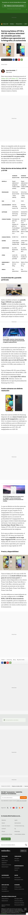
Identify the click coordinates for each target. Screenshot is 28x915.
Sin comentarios (7, 59)
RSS (19, 807)
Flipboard (19, 60)
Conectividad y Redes (19, 834)
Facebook (14, 60)
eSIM (25, 24)
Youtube (13, 807)
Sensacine (16, 868)
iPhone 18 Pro (19, 24)
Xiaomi (3, 823)
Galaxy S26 (5, 24)
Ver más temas (6, 839)
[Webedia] (5, 852)
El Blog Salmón (17, 887)
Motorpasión (17, 877)
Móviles (12, 24)
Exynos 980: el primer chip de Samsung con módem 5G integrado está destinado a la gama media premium (14, 340)
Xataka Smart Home (6, 864)
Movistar (4, 820)
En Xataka (6, 337)
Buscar (26, 844)
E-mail (22, 60)
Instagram (16, 807)
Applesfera (4, 862)
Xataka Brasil (5, 900)
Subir (22, 850)
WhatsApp (17, 831)
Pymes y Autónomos (19, 889)
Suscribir (23, 797)
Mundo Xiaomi (5, 866)
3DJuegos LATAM (18, 898)
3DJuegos (16, 858)
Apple (15, 820)
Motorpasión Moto (18, 879)
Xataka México (5, 898)
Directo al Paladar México (6, 905)
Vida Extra (16, 860)
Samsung (9, 659)
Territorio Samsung (19, 825)
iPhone (3, 831)
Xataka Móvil (5, 860)
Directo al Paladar (6, 877)
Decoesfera (4, 889)
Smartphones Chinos (7, 834)
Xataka (3, 858)
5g (15, 659)
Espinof (16, 870)
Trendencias (4, 887)
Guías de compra (6, 825)
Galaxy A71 (14, 78)
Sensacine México (18, 900)
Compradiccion (5, 891)
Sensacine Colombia (19, 902)
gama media (21, 659)
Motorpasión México (19, 905)
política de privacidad (22, 800)
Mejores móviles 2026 (17, 786)
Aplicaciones (17, 823)
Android (4, 828)
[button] (11, 70)
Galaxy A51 (4, 78)
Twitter (16, 60)
